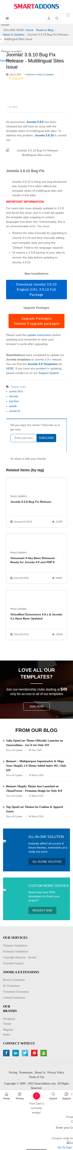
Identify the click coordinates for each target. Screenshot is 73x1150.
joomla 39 (14, 411)
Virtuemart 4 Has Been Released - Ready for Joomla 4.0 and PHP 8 (33, 560)
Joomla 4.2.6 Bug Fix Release (30, 501)
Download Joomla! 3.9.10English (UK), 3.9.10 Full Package (36, 289)
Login (49, 18)
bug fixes (14, 401)
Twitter (25, 1053)
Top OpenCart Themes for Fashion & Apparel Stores (34, 809)
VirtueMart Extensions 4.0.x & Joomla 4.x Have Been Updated (36, 616)
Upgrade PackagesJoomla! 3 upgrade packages (36, 321)
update (13, 406)
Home (6, 1098)
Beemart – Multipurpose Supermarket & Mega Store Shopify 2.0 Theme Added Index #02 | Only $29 (36, 766)
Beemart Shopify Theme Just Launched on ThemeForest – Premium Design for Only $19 (34, 788)
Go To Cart (30, 1094)
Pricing (20, 1098)
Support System (49, 373)
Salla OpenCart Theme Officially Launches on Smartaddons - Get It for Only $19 (34, 743)
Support (66, 1098)
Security (13, 396)
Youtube (44, 1053)
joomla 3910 (16, 391)
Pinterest (35, 1053)
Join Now (36, 706)
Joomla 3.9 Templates (43, 364)
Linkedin (16, 1053)
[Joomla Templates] (36, 6)
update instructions (39, 335)
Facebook (7, 1053)
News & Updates (45, 74)
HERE (10, 368)
